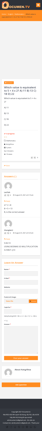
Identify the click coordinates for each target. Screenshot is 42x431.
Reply (8, 201)
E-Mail (7, 278)
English (10, 14)
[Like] (32, 157)
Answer (7, 324)
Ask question (21, 385)
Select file (9, 301)
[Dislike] (35, 157)
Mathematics (19, 14)
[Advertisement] (21, 50)
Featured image (10, 297)
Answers (10, 151)
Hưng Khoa (10, 144)
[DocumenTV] (16, 5)
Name (7, 269)
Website (7, 287)
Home (4, 14)
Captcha (7, 307)
